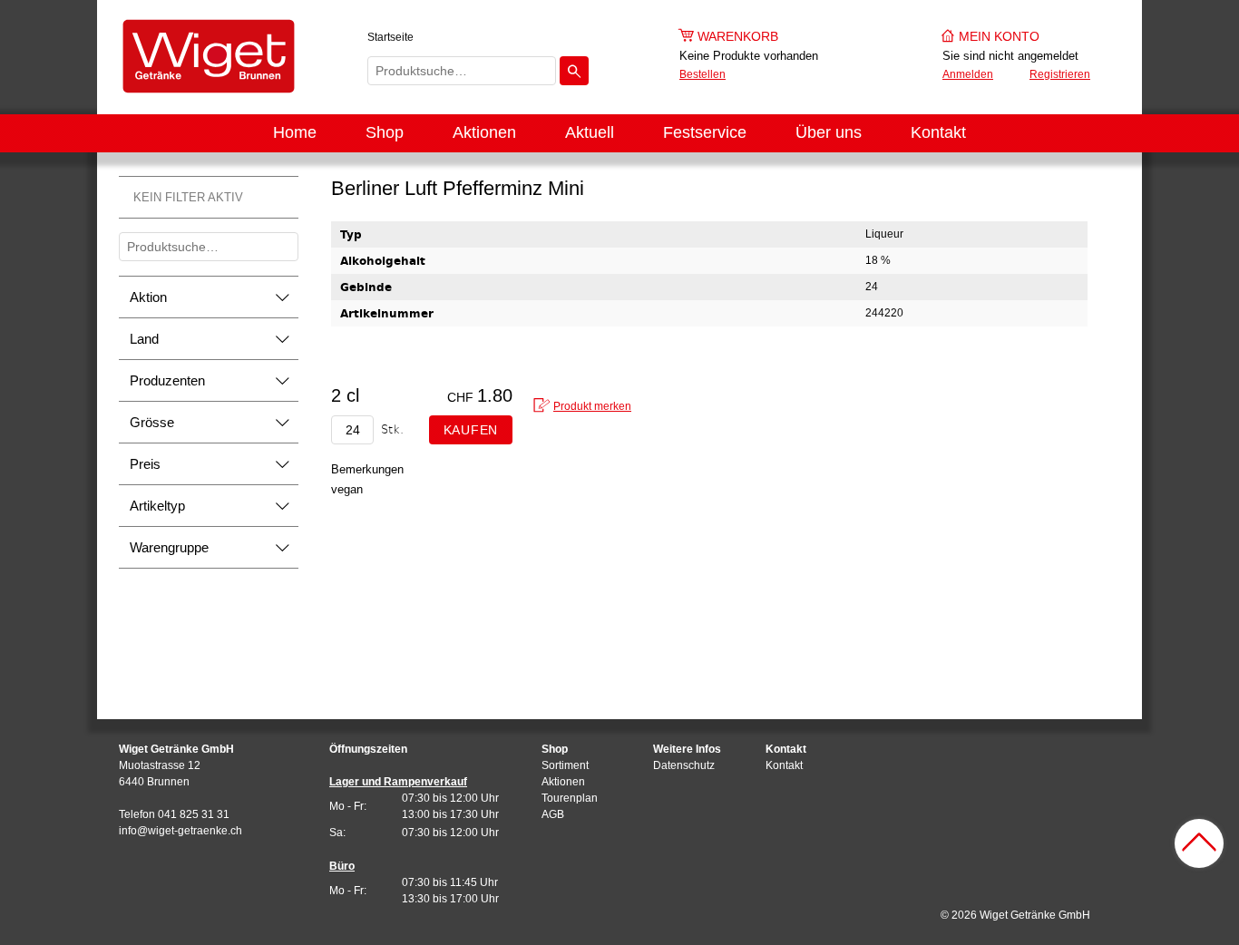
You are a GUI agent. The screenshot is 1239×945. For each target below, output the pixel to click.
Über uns (828, 132)
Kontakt (938, 132)
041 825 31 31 (193, 814)
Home (295, 132)
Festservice (704, 132)
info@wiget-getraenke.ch (180, 830)
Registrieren (1059, 74)
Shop (385, 132)
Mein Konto (999, 36)
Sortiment (565, 765)
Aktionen (484, 132)
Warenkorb (738, 36)
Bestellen (702, 74)
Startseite (390, 37)
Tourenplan (569, 798)
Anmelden (967, 74)
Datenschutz (684, 765)
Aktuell (589, 132)
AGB (552, 814)
